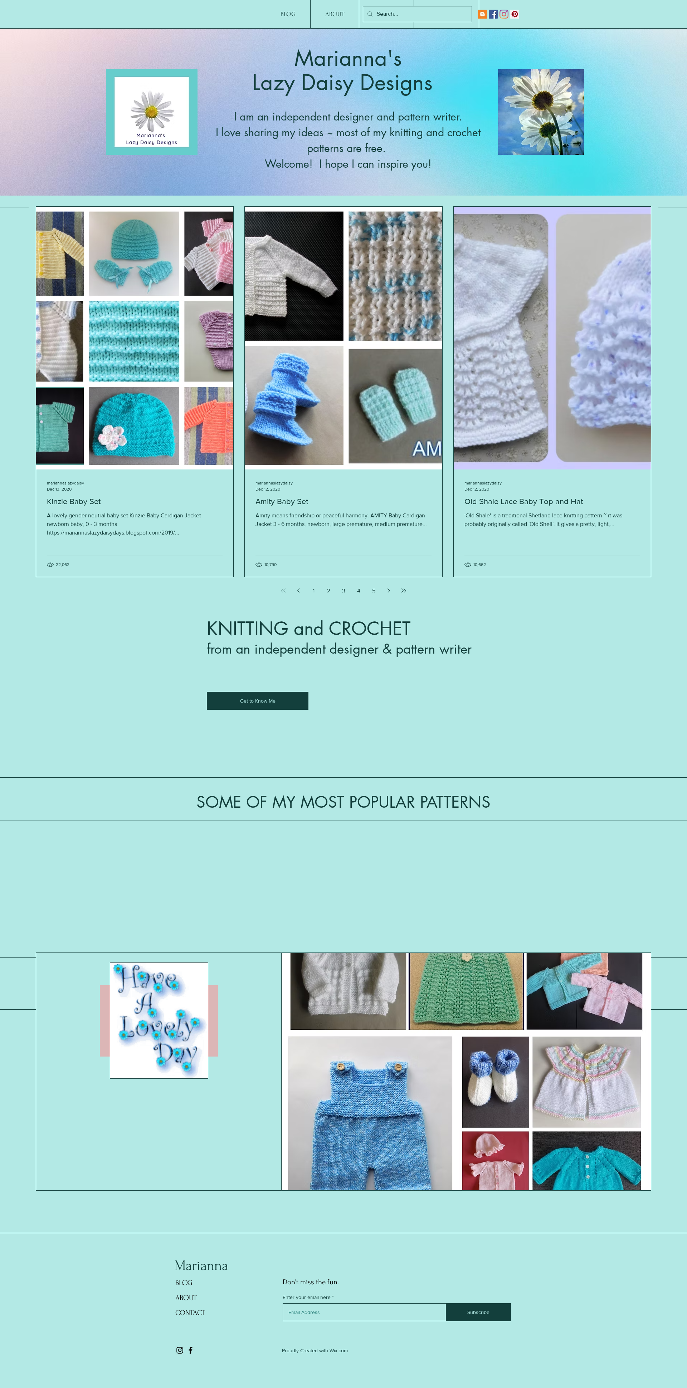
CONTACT (190, 1313)
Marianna (201, 1266)
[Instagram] (504, 14)
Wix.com (339, 1350)
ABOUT (186, 1298)
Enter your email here (307, 1297)
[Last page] (403, 590)
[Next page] (388, 590)
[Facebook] (493, 14)
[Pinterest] (514, 14)
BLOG (184, 1283)
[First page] (283, 590)
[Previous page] (298, 590)
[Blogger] (482, 14)
